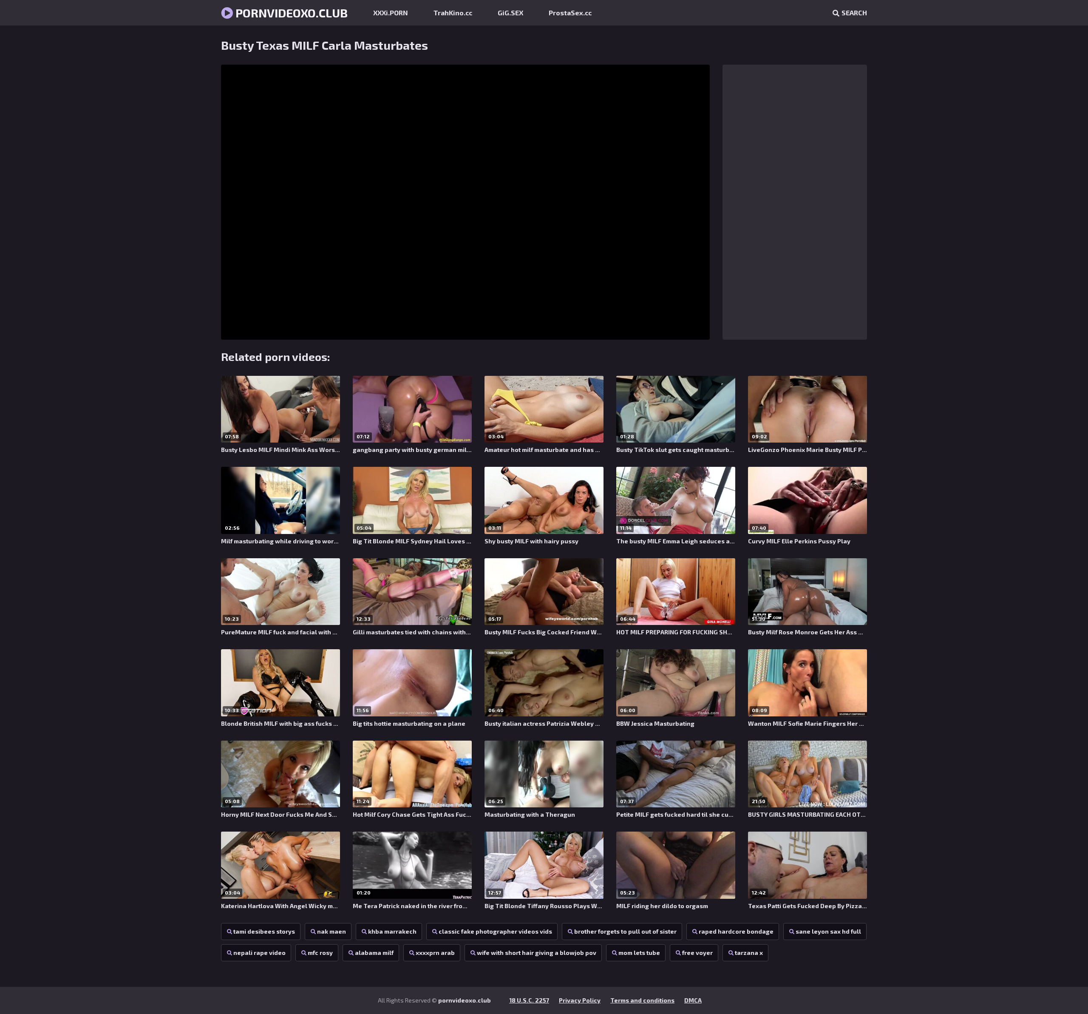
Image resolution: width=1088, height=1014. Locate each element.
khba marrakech (392, 931)
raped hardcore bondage (736, 931)
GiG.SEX (510, 13)
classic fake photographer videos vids (495, 931)
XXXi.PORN (390, 13)
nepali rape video (259, 952)
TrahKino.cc (453, 13)
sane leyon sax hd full (828, 931)
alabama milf (374, 952)
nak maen (331, 931)
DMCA (693, 1000)
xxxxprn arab (435, 952)
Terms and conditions (642, 1000)
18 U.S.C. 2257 (529, 1000)
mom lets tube (639, 952)
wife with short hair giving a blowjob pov (536, 952)
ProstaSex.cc (570, 13)
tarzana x (749, 952)
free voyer (697, 952)
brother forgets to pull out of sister (625, 931)
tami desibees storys (264, 931)
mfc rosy (320, 952)
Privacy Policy (580, 1000)
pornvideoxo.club (290, 13)
